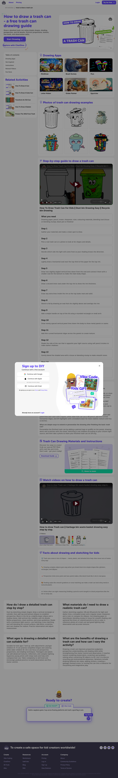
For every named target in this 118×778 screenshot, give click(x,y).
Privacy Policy (43, 390)
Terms (36, 390)
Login (42, 413)
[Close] (99, 365)
